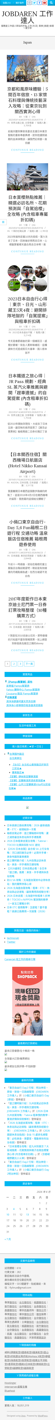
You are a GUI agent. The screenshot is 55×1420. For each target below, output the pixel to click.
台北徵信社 (25, 1302)
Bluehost (10, 1390)
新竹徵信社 (11, 1306)
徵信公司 (41, 1310)
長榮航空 (26, 1360)
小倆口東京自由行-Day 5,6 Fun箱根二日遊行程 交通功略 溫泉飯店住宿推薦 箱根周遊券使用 (27, 533)
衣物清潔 (12, 697)
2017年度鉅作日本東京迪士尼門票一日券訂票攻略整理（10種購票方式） (27, 607)
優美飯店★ (18, 772)
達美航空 (37, 1352)
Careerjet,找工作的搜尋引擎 (20, 959)
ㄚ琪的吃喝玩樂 (18, 231)
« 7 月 (8, 1239)
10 (7, 1214)
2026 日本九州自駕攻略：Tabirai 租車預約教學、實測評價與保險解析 (28, 1115)
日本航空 (30, 1364)
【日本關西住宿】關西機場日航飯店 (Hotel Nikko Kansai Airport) (27, 463)
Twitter (11, 942)
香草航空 (13, 1364)
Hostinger (10, 1383)
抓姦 (26, 1310)
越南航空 (29, 1368)
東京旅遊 (27, 626)
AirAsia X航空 (36, 1356)
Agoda (14, 482)
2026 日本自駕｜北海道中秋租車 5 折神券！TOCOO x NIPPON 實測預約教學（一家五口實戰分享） (28, 899)
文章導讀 (29, 122)
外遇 (11, 1322)
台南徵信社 (40, 1306)
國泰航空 (26, 1352)
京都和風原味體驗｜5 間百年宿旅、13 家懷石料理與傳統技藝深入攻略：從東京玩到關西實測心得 (27, 100)
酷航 (21, 1364)
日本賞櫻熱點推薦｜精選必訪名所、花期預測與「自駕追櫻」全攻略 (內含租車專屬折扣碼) (27, 209)
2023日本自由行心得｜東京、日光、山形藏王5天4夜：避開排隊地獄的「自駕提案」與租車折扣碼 (27, 310)
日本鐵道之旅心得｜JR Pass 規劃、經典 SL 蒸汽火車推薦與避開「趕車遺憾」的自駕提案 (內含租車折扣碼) (27, 390)
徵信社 (13, 1302)
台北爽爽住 (15, 758)
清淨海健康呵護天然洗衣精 (21, 701)
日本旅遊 (33, 482)
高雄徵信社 (11, 1310)
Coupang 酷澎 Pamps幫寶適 (22, 693)
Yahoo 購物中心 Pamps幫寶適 (23, 689)
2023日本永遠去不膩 (22, 332)
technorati (13, 938)
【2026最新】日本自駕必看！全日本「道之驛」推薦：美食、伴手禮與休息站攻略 (28, 872)
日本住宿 (24, 482)
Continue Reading (27, 149)
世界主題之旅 (17, 122)
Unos (23, 1416)
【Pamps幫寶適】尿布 (19, 682)
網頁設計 (41, 1337)
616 (19, 1268)
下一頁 (29, 663)
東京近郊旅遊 (27, 555)
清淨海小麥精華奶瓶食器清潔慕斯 (24, 705)
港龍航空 (15, 1352)
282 (19, 1272)
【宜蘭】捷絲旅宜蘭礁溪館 (23, 776)
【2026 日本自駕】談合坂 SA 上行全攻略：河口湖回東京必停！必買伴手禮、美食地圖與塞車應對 (28, 852)
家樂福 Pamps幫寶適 (17, 685)
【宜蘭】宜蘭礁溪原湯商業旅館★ (27, 780)
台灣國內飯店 (16, 754)
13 (27, 1214)
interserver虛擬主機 (16, 1386)
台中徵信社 (25, 1306)
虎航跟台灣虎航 (19, 1356)
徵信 (38, 1314)
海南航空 (15, 1360)
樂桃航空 (41, 1364)
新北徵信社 (13, 1326)
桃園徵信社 (40, 1302)
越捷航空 (18, 1368)
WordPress (43, 1416)
